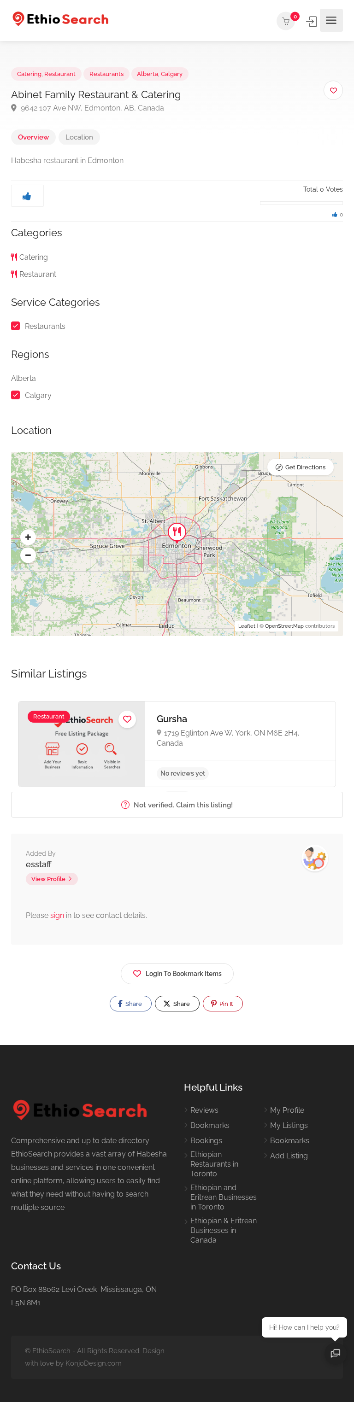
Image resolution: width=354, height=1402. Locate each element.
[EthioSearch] (60, 20)
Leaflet (246, 626)
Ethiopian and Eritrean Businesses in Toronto (223, 1197)
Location (79, 137)
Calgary (172, 73)
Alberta (147, 73)
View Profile (48, 879)
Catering (29, 73)
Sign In (312, 21)
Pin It (225, 1003)
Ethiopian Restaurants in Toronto (214, 1164)
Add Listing (289, 1155)
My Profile (287, 1110)
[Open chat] (335, 1354)
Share (133, 1003)
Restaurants (106, 73)
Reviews (204, 1110)
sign (58, 915)
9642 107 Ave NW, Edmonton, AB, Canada (91, 108)
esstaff (39, 864)
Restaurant (60, 73)
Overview (33, 137)
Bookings (206, 1140)
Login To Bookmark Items (184, 973)
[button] (28, 537)
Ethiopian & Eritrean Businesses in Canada (223, 1230)
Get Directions (305, 467)
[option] (177, 744)
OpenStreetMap (284, 626)
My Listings (289, 1125)
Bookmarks (210, 1125)
